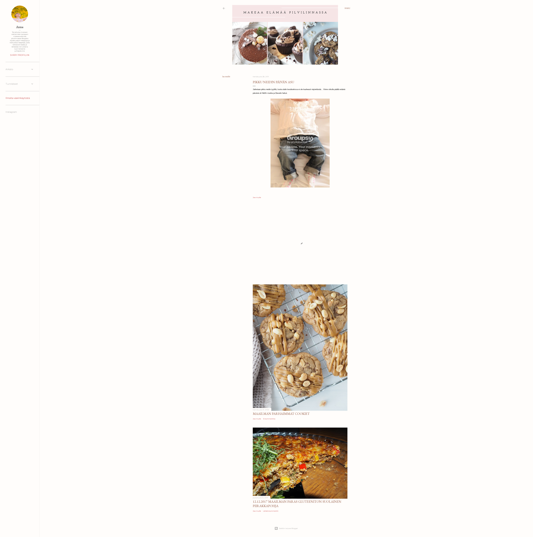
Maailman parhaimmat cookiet (281, 413)
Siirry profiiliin (19, 55)
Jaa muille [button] (226, 77)
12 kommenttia (269, 419)
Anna (19, 27)
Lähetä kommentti (270, 511)
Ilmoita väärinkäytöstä (18, 98)
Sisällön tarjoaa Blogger (288, 528)
